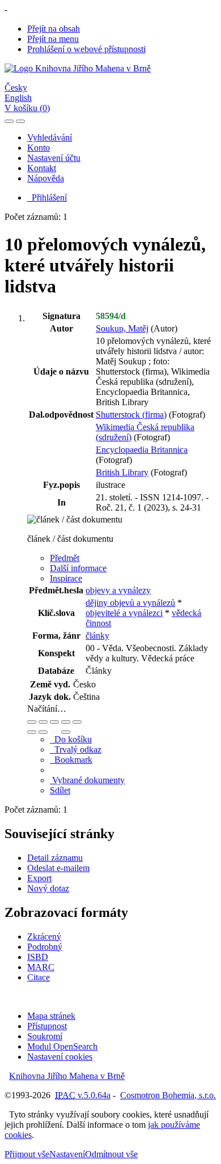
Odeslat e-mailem (58, 868)
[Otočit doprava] (43, 732)
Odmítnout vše (111, 1154)
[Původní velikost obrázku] (54, 722)
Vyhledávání (49, 137)
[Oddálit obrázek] (43, 722)
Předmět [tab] (64, 558)
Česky (16, 87)
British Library (122, 472)
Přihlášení (47, 197)
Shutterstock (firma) (131, 414)
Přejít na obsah (53, 28)
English (18, 98)
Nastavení (67, 1154)
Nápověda (45, 178)
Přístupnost (47, 1026)
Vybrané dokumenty (87, 780)
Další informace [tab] (78, 568)
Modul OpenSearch (62, 1046)
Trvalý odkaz (75, 749)
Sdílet (60, 790)
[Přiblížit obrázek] (31, 722)
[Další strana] (65, 732)
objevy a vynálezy (118, 590)
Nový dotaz (48, 888)
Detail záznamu (55, 858)
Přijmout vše (27, 1154)
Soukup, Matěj (122, 328)
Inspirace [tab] (66, 578)
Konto (38, 147)
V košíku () (27, 108)
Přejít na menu (53, 39)
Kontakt (41, 168)
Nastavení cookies (59, 1056)
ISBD (37, 957)
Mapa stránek (51, 1016)
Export (39, 878)
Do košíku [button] (71, 739)
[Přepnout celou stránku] (65, 722)
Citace (38, 977)
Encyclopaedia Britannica (142, 449)
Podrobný (44, 946)
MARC (40, 967)
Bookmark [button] (71, 759)
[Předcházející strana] (54, 732)
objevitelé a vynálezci (124, 613)
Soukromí (44, 1036)
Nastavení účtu (53, 158)
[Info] (77, 722)
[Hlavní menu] (20, 121)
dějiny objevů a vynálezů (130, 603)
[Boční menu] (9, 121)
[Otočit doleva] (31, 732)
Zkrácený (44, 936)
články (97, 635)
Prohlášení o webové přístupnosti (86, 49)
